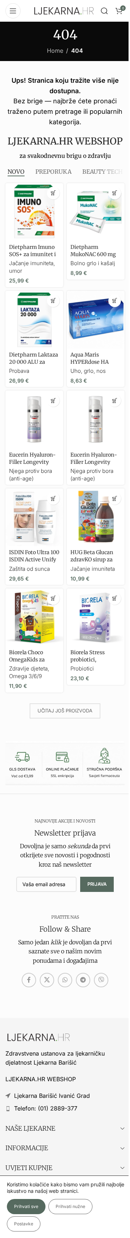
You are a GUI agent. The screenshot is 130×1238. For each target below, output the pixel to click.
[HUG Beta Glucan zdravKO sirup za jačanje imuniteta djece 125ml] (96, 517)
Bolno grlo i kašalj (92, 263)
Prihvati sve (26, 1206)
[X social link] (47, 980)
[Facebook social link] (29, 980)
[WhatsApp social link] (65, 980)
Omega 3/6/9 (25, 676)
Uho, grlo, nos (88, 370)
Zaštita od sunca (29, 568)
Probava (19, 370)
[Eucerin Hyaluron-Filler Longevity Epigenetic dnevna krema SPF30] (96, 419)
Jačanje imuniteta (92, 568)
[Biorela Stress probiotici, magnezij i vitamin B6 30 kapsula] (96, 617)
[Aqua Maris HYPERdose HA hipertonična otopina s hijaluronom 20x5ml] (96, 320)
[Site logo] (64, 10)
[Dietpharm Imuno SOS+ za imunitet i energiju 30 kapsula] (34, 212)
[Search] (104, 11)
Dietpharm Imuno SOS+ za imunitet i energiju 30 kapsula (33, 254)
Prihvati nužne (70, 1206)
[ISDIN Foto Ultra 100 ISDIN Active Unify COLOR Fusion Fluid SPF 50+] (34, 517)
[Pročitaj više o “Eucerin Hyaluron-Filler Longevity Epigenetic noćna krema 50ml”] (53, 400)
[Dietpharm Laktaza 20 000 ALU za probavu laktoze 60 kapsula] (34, 320)
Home (55, 50)
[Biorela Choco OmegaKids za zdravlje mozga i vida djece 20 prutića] (34, 617)
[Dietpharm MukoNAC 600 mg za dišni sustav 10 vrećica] (96, 212)
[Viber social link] (101, 980)
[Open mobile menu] (13, 11)
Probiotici (82, 668)
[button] (53, 193)
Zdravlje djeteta (28, 668)
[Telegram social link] (83, 980)
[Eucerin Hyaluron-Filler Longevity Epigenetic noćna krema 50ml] (34, 419)
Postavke (23, 1223)
